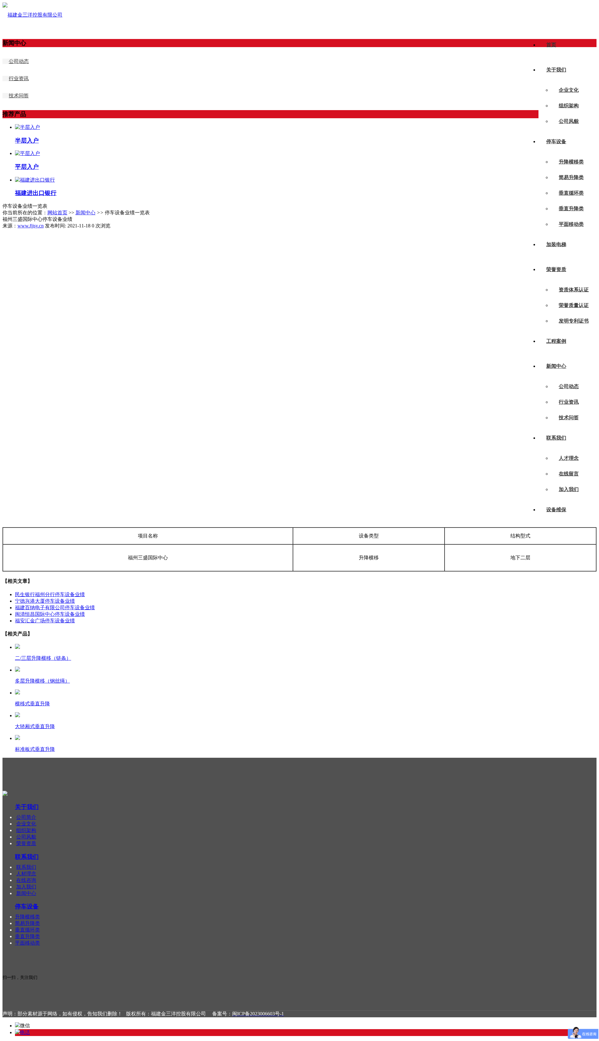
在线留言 (569, 473)
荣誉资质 (556, 269)
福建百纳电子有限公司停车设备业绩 (55, 607)
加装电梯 (556, 244)
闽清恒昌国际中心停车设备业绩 (50, 614)
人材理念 (26, 873)
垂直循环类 (571, 193)
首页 (551, 44)
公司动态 (569, 386)
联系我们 (556, 437)
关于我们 (556, 69)
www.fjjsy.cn (30, 225)
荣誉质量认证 (574, 305)
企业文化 (569, 90)
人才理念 (569, 458)
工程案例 (556, 341)
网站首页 (57, 212)
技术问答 (569, 417)
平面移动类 (571, 224)
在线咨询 (26, 880)
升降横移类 (571, 161)
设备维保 (556, 509)
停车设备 (556, 141)
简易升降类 (571, 177)
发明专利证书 (574, 320)
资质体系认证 (574, 289)
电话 (25, 1032)
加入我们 (569, 489)
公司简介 (26, 817)
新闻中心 (556, 366)
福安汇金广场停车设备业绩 (45, 620)
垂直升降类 (571, 208)
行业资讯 (569, 402)
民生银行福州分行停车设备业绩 (50, 594)
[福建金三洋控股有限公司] (32, 14)
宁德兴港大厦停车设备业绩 (45, 601)
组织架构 (569, 105)
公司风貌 (569, 121)
